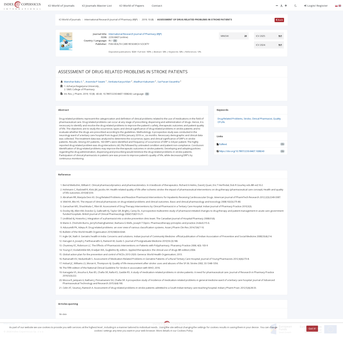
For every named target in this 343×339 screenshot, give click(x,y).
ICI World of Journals (70, 19)
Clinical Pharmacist (262, 118)
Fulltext (223, 144)
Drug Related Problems (230, 118)
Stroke (247, 118)
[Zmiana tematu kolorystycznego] (295, 5)
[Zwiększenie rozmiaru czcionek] (288, 5)
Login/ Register (317, 5)
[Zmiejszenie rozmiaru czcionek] (275, 5)
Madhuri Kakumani (144, 81)
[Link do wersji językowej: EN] (339, 5)
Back (280, 19)
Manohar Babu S (73, 81)
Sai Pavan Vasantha (169, 81)
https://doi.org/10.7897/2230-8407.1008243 (241, 151)
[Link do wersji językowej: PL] (336, 5)
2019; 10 (147, 19)
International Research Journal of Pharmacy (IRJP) (111, 19)
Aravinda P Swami (95, 81)
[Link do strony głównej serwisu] (22, 5)
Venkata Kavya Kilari (119, 81)
